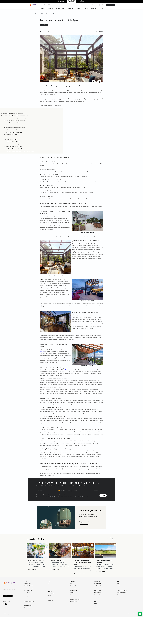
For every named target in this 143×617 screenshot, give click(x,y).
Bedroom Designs (97, 590)
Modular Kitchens (27, 583)
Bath (71, 583)
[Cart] (102, 5)
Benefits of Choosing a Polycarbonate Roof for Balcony (13, 113)
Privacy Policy (128, 613)
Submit (103, 495)
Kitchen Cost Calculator (28, 585)
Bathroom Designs (97, 592)
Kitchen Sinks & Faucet (74, 594)
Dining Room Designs (98, 594)
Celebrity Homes (120, 594)
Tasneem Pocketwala (47, 32)
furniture (42, 351)
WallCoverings (50, 600)
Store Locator (96, 608)
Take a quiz (84, 523)
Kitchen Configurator (28, 590)
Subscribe (7, 595)
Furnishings (70, 8)
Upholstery (49, 595)
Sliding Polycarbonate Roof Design (10, 134)
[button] (61, 109)
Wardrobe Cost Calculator (29, 601)
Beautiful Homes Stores (121, 592)
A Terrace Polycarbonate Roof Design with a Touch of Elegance (16, 117)
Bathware (79, 8)
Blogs (118, 583)
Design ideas (94, 8)
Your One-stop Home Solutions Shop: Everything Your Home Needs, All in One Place (19, 151)
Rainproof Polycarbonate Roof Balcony (11, 144)
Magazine (119, 585)
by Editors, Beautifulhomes (80, 573)
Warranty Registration (74, 601)
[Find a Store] (99, 5)
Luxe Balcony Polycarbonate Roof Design (12, 122)
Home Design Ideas (98, 583)
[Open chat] (140, 614)
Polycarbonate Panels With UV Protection (12, 141)
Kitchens (42, 8)
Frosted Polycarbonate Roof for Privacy (11, 129)
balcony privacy (68, 369)
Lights (86, 8)
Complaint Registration (74, 599)
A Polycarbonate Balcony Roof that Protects (12, 125)
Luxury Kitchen (27, 592)
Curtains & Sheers (50, 593)
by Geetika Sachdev (100, 571)
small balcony (45, 348)
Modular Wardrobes (28, 599)
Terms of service (136, 613)
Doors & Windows (60, 8)
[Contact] (92, 5)
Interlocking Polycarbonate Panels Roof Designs (13, 146)
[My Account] (96, 5)
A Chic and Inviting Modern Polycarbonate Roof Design (14, 120)
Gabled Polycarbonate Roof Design (10, 136)
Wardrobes (50, 8)
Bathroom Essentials (74, 597)
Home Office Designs (98, 597)
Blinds (48, 597)
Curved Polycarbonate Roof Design (10, 139)
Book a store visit (110, 4)
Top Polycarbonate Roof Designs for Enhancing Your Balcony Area (15, 115)
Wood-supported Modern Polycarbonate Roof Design (14, 127)
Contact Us (96, 605)
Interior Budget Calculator (122, 590)
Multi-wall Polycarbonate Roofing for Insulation (13, 132)
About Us (95, 603)
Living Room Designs (98, 585)
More (102, 8)
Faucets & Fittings (74, 585)
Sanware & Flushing (74, 590)
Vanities (72, 592)
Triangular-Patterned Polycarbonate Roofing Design (14, 148)
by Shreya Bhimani (32, 569)
